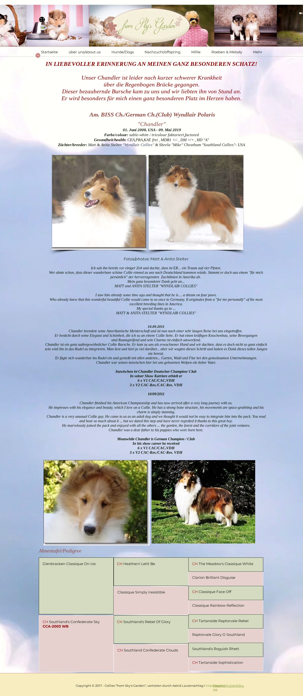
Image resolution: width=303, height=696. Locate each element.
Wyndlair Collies (138, 145)
